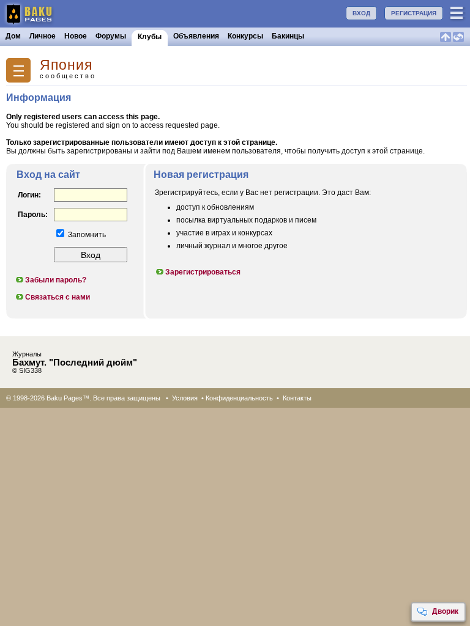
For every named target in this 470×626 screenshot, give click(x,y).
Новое (75, 36)
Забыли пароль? (55, 280)
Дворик (445, 611)
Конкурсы (245, 36)
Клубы (150, 36)
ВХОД (361, 13)
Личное (42, 36)
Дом (13, 36)
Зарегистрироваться (203, 272)
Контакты (297, 398)
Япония (66, 65)
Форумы (110, 36)
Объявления (196, 36)
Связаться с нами (57, 297)
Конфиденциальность (239, 398)
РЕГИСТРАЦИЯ (413, 13)
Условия (185, 398)
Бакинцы (288, 36)
